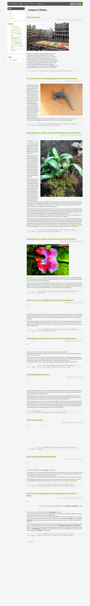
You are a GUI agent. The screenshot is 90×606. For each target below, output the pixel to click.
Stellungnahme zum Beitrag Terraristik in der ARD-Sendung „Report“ (52, 338)
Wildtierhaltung (68, 71)
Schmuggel (63, 533)
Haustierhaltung (49, 123)
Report (59, 365)
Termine (26, 3)
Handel (48, 365)
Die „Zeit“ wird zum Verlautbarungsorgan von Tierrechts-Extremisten (52, 78)
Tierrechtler (74, 123)
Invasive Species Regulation (64, 291)
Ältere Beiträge (31, 541)
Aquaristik (45, 291)
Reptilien (60, 71)
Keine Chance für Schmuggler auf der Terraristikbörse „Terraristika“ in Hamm (52, 494)
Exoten (57, 71)
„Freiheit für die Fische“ (37, 277)
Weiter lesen (53, 67)
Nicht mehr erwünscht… (35, 420)
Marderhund (39, 486)
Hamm (53, 533)
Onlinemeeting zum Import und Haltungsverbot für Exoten (16, 41)
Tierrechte (69, 123)
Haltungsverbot (50, 291)
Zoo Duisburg (53, 330)
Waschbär (63, 486)
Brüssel (44, 71)
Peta (53, 123)
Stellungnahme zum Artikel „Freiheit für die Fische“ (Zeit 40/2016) (51, 239)
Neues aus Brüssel (33, 17)
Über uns (32, 3)
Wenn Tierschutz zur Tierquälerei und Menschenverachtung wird (50, 300)
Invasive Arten (51, 447)
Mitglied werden (40, 3)
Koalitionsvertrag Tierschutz (17, 37)
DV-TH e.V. (80, 19)
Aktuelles (21, 3)
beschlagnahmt (45, 533)
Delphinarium (45, 329)
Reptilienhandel (72, 365)
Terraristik (60, 123)
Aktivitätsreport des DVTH (16, 49)
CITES (48, 71)
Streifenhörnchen (49, 486)
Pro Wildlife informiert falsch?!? (38, 375)
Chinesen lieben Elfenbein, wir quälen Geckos (33, 142)
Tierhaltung (65, 123)
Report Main (63, 365)
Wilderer (38, 292)
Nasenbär (43, 486)
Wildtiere (64, 71)
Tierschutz (47, 125)
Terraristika (72, 533)
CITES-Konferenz (52, 71)
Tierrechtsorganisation (41, 125)
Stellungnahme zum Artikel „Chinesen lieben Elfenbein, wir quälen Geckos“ (54, 133)
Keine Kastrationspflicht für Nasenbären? (41, 457)
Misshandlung (51, 329)
